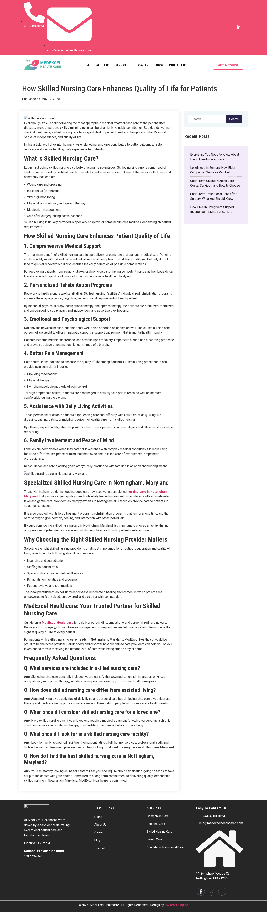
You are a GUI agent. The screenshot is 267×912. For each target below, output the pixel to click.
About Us (103, 65)
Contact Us (178, 65)
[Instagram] (231, 27)
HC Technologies (176, 905)
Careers (144, 65)
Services (122, 65)
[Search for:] (209, 119)
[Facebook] (223, 27)
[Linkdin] (239, 27)
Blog (159, 65)
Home (86, 65)
